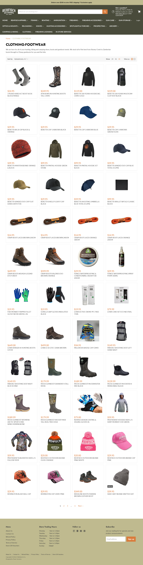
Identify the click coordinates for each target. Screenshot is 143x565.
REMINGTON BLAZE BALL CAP (19, 494)
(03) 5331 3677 (121, 13)
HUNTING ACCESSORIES (56, 26)
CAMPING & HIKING (10, 32)
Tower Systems (17, 559)
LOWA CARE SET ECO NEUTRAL (119, 312)
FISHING (34, 20)
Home (8, 39)
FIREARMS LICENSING (43, 32)
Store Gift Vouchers (12, 546)
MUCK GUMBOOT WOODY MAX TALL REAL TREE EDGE (53, 421)
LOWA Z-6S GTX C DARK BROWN (53, 348)
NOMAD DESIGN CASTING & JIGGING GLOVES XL (85, 421)
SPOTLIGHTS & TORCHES (79, 26)
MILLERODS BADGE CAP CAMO (86, 348)
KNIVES (39, 26)
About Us (9, 531)
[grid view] (132, 59)
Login (138, 20)
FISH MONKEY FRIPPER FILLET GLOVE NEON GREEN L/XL (19, 313)
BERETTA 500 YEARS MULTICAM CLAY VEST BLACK (119, 95)
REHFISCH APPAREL (19, 20)
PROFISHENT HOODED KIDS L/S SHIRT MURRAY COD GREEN (119, 421)
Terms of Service (11, 543)
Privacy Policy (10, 540)
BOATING (46, 20)
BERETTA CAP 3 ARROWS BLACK (53, 130)
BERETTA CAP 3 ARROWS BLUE (86, 130)
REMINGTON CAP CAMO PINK (52, 494)
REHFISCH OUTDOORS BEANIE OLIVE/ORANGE (53, 459)
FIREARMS (74, 20)
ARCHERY (113, 26)
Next (80, 506)
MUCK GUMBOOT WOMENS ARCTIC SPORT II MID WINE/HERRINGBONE (18, 422)
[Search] (105, 11)
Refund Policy (10, 537)
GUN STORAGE (125, 20)
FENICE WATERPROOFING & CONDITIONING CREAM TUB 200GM (85, 276)
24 (112, 59)
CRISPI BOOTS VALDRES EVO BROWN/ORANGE (52, 275)
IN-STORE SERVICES (63, 32)
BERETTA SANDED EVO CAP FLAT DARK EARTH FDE (20, 203)
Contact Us (10, 534)
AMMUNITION (59, 20)
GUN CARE (110, 20)
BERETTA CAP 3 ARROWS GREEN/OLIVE (117, 131)
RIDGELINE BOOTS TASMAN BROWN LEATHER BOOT (85, 495)
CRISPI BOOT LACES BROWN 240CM (55, 238)
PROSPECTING (99, 26)
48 (119, 59)
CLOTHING (26, 32)
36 (116, 59)
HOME (5, 20)
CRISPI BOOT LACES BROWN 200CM (21, 238)
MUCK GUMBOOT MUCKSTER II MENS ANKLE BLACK (119, 385)
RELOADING (27, 26)
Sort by (9, 59)
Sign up (131, 539)
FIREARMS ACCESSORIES (92, 20)
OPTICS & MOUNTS (10, 26)
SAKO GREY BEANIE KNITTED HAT (120, 494)
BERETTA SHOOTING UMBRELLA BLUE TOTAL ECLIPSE (86, 203)
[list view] (135, 59)
